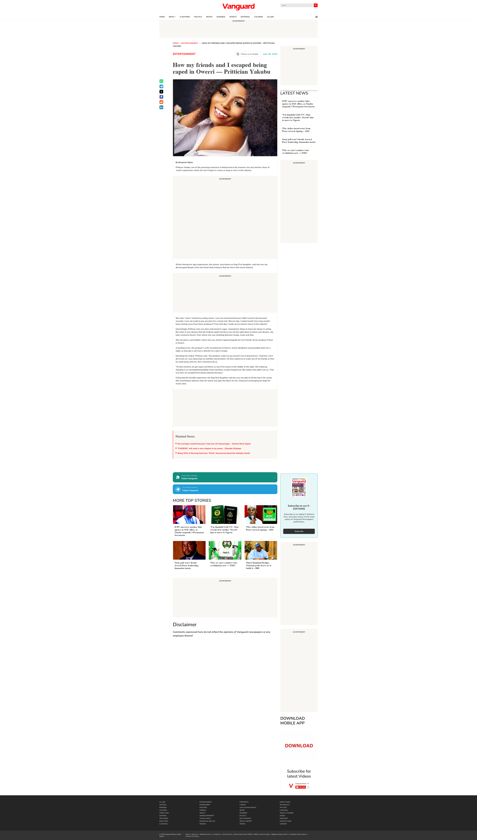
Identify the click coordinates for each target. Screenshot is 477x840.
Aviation (162, 805)
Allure (162, 802)
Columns (258, 17)
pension (202, 824)
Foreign (202, 810)
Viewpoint (284, 818)
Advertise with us (205, 834)
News (171, 17)
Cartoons (284, 810)
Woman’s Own (285, 821)
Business (221, 17)
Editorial (245, 17)
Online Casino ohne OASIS (243, 834)
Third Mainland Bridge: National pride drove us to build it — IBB (258, 565)
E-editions (185, 17)
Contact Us (217, 834)
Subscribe (299, 531)
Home (162, 17)
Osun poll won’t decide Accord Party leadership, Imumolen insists (299, 140)
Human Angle (205, 818)
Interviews (243, 802)
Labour (242, 805)
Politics (198, 17)
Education (163, 821)
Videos (282, 816)
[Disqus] (225, 676)
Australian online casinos (297, 834)
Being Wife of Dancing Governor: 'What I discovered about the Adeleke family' (214, 453)
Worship (283, 824)
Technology (285, 805)
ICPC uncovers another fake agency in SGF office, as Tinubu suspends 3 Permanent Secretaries (298, 103)
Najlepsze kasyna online (279, 834)
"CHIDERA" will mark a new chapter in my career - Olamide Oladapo (209, 448)
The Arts (283, 807)
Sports (233, 17)
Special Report (245, 821)
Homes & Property (206, 816)
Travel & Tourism (286, 813)
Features (203, 807)
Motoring (243, 813)
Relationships (245, 818)
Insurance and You (207, 821)
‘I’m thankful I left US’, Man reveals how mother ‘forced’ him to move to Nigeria (298, 117)
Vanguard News (238, 6)
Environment (204, 805)
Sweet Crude (285, 802)
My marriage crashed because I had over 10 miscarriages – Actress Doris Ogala (214, 443)
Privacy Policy (227, 834)
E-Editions (163, 824)
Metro (209, 17)
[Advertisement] (225, 218)
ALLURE (270, 17)
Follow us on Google (249, 54)
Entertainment (189, 43)
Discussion (163, 818)
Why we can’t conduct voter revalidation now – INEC (295, 151)
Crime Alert (164, 813)
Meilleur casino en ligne (262, 834)
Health (202, 813)
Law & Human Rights (247, 807)
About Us (194, 834)
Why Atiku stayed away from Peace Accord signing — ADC (296, 129)
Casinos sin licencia (192, 836)
